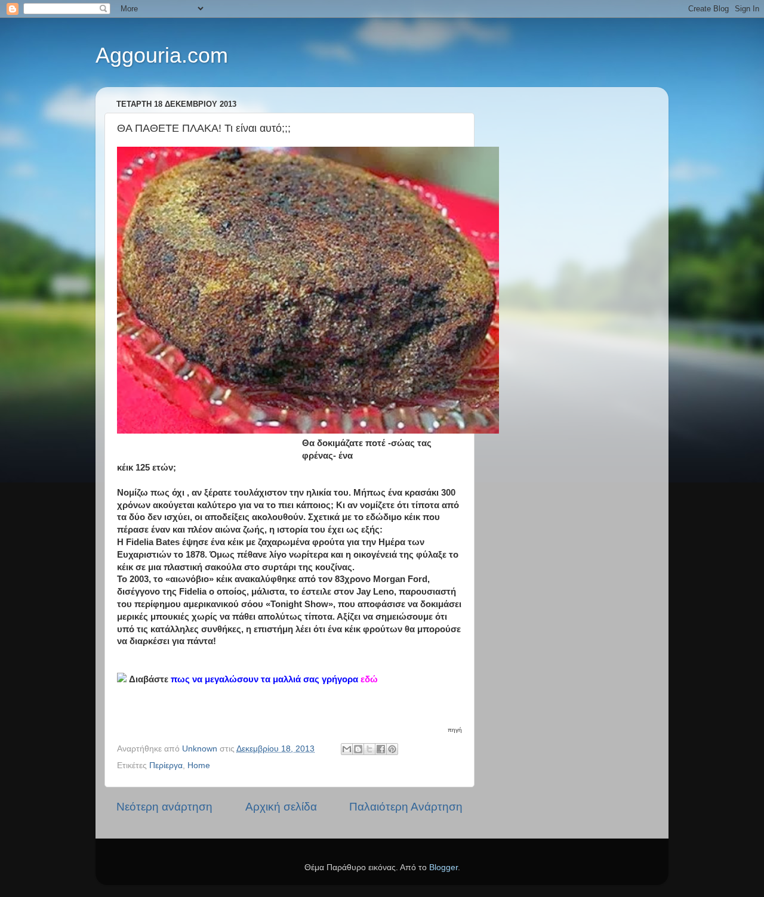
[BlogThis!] (358, 749)
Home (198, 765)
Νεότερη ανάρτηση (164, 806)
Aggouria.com (162, 55)
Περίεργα (166, 765)
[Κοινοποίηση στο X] (369, 749)
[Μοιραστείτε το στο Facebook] (381, 749)
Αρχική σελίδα (281, 806)
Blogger (443, 867)
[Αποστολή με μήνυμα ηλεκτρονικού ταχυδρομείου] (347, 749)
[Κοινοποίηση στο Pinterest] (392, 749)
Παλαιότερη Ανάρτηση (406, 806)
